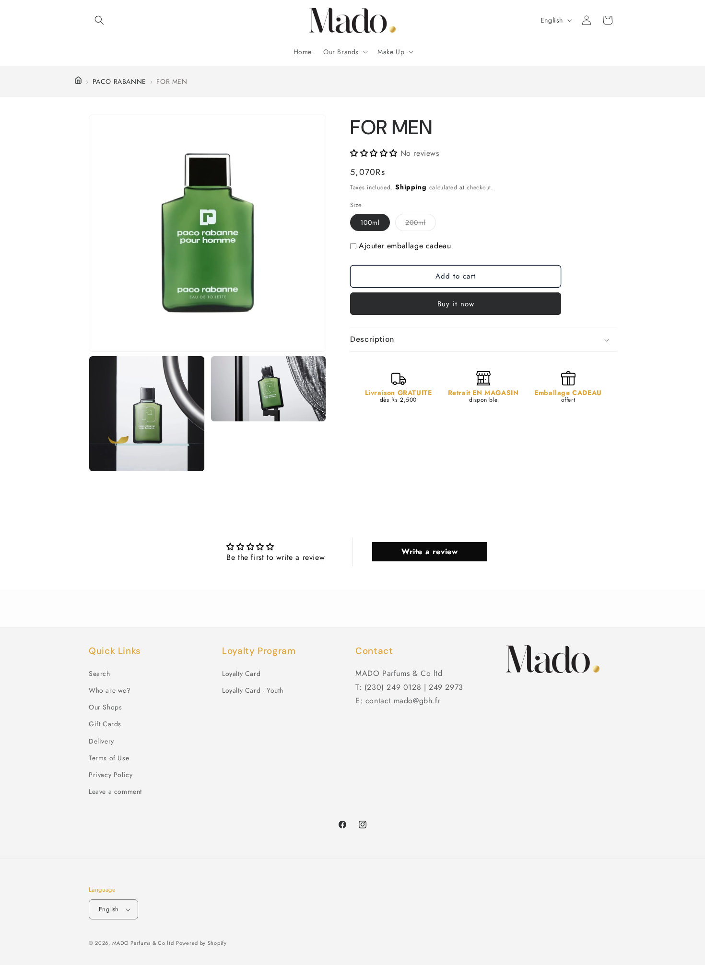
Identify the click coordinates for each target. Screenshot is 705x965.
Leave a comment (115, 791)
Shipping (411, 187)
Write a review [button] (429, 551)
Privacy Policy (110, 774)
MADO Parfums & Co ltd (143, 943)
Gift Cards (105, 724)
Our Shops (105, 707)
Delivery (101, 741)
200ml (420, 225)
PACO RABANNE (119, 81)
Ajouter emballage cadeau (405, 246)
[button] (99, 20)
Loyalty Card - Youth (252, 690)
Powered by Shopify (201, 943)
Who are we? (110, 690)
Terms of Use (109, 758)
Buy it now (455, 304)
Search (99, 673)
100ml (370, 223)
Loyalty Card (241, 673)
